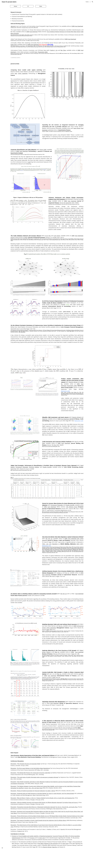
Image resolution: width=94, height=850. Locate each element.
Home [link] (87, 1)
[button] (92, 1)
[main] (47, 33)
